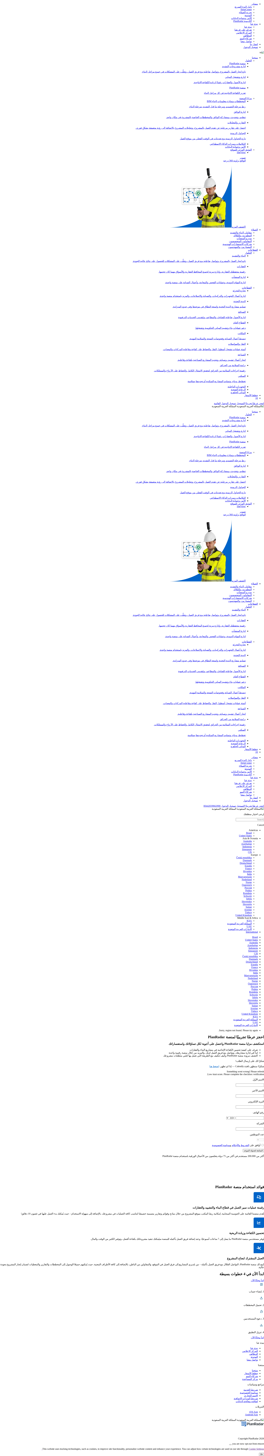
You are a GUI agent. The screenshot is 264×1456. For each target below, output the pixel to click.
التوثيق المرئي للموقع (241, 149)
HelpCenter (246, 9)
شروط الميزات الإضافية (246, 1398)
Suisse (249, 907)
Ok (261, 1454)
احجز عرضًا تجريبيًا (255, 403)
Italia (249, 874)
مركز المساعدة (250, 1379)
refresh (260, 1071)
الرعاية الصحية (238, 389)
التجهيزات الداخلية (237, 386)
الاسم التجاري (251, 1395)
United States (245, 835)
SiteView (234, 189)
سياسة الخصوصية (221, 1145)
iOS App (253, 1412)
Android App (251, 1414)
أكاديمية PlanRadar (242, 21)
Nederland (247, 879)
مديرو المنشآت (244, 238)
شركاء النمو (246, 38)
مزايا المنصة (245, 98)
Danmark (247, 860)
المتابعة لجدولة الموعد (253, 1150)
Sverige (248, 909)
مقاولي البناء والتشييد (241, 232)
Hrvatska (247, 871)
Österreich (247, 885)
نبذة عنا (254, 24)
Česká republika (244, 857)
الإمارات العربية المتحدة (240, 929)
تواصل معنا (246, 41)
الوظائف (247, 35)
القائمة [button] (217, 403)
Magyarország (245, 876)
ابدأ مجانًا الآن (257, 1280)
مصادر (254, 4)
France (248, 868)
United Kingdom (243, 915)
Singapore (247, 849)
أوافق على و (236, 1145)
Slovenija (247, 904)
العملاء (254, 229)
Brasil (249, 833)
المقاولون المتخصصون (240, 241)
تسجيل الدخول (250, 47)
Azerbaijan (246, 844)
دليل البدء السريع (243, 6)
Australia (247, 841)
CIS (250, 852)
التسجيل (241, 403)
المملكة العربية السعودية (239, 923)
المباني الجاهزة (238, 392)
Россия (248, 887)
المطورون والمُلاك (242, 235)
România (247, 893)
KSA (249, 920)
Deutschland (246, 863)
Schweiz (248, 896)
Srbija (249, 898)
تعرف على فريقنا (243, 29)
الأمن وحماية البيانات (241, 18)
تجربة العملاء (245, 12)
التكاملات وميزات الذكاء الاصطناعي (228, 144)
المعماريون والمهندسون (240, 247)
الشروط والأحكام (240, 1145)
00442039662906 (212, 806)
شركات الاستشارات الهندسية (237, 244)
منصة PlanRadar (237, 63)
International (252, 932)
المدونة (248, 15)
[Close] (230, 1444)
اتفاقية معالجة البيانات (247, 1401)
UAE (249, 926)
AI (256, 398)
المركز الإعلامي (244, 32)
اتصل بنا (254, 44)
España (248, 866)
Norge (249, 882)
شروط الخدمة (251, 1390)
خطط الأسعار (251, 395)
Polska (248, 890)
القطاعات (253, 250)
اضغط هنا (214, 1066)
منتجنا (255, 57)
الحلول (248, 60)
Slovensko (247, 901)
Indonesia (247, 846)
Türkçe (248, 912)
